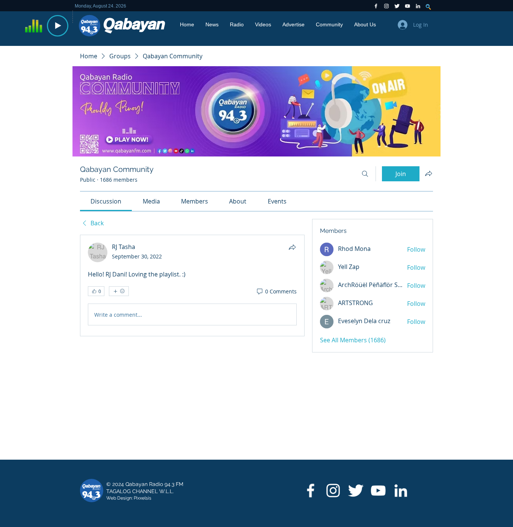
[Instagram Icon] (386, 6)
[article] (192, 285)
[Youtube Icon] (407, 6)
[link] (106, 201)
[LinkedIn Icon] (418, 6)
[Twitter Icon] (397, 6)
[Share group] (428, 173)
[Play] (57, 25)
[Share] (292, 247)
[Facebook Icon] (376, 6)
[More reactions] (119, 291)
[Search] (365, 173)
